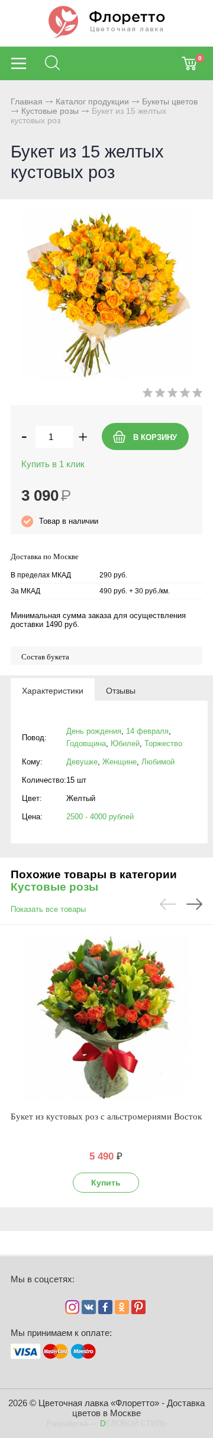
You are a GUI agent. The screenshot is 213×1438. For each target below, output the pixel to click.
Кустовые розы (50, 111)
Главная (27, 101)
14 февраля (147, 731)
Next (194, 904)
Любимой (158, 761)
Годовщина (86, 743)
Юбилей (125, 743)
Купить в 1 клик (53, 464)
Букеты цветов (170, 101)
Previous (168, 904)
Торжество (163, 743)
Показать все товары (48, 909)
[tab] (53, 690)
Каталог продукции (92, 101)
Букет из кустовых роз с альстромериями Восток (106, 1116)
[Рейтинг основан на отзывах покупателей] (172, 395)
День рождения (93, 731)
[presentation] (52, 690)
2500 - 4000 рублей (100, 816)
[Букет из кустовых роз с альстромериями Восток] (106, 1017)
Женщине (119, 761)
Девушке (82, 761)
